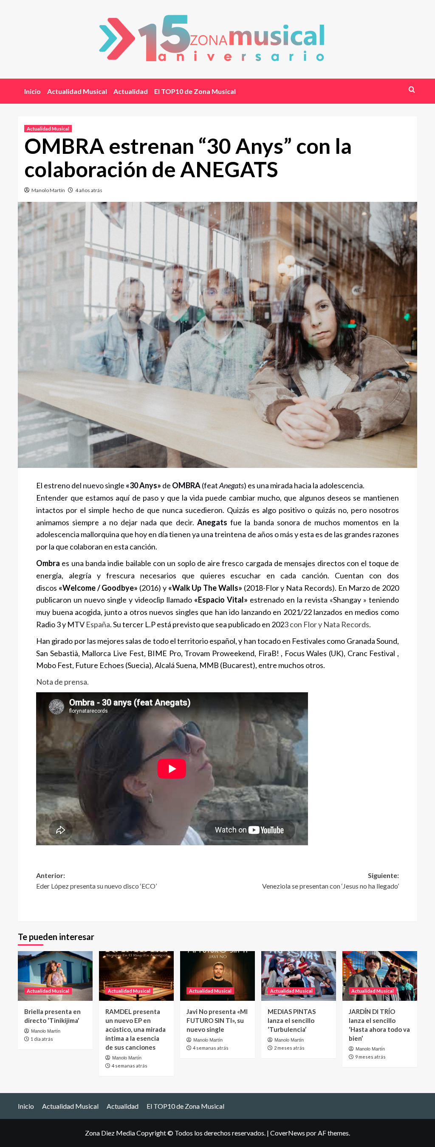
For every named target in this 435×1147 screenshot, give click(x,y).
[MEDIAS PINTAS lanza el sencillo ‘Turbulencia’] (298, 976)
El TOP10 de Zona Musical (195, 91)
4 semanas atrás (129, 1065)
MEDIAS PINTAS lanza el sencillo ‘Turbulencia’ (292, 1020)
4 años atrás (88, 190)
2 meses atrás (289, 1048)
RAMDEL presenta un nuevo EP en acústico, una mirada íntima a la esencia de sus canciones (135, 1029)
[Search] (412, 89)
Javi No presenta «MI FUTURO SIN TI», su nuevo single (217, 1020)
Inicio (32, 91)
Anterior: (96, 880)
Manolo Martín (48, 190)
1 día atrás (42, 1039)
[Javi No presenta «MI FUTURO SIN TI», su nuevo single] (217, 976)
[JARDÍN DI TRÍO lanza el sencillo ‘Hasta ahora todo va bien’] (379, 976)
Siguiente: (330, 880)
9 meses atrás (370, 1056)
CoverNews (287, 1133)
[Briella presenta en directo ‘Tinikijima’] (55, 976)
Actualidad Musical (77, 91)
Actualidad (130, 91)
